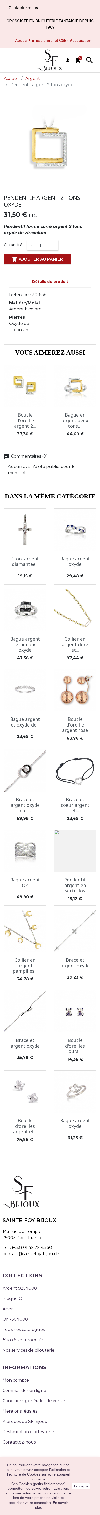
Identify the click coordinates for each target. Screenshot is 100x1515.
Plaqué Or (13, 1298)
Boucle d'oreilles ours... (75, 1045)
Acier (8, 1308)
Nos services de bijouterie (28, 1350)
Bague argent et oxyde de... (25, 722)
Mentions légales (20, 1411)
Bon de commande (23, 1339)
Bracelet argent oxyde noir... (25, 805)
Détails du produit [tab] (50, 281)
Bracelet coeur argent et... (75, 805)
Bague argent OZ (25, 882)
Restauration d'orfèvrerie (28, 1431)
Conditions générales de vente (34, 1400)
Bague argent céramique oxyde (25, 644)
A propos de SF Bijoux (25, 1421)
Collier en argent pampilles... (25, 965)
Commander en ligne (24, 1390)
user (68, 60)
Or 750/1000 (15, 1319)
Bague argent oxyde (75, 561)
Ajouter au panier (37, 259)
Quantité (13, 245)
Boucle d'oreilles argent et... (25, 1126)
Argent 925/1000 (20, 1288)
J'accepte (80, 1486)
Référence (20, 294)
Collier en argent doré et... (75, 644)
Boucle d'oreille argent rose (75, 724)
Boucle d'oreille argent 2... (25, 420)
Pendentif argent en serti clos (75, 885)
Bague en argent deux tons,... (75, 420)
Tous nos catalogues (24, 1329)
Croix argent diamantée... (25, 561)
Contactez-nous (19, 1442)
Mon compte (16, 1380)
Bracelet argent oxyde (75, 963)
